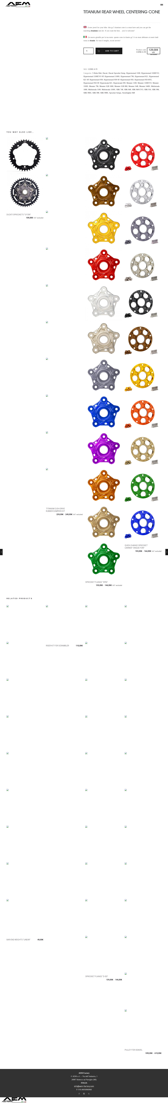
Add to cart (112, 51)
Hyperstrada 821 (106, 83)
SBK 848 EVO (137, 90)
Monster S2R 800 (120, 86)
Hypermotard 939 (96, 80)
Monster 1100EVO (145, 83)
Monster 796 (93, 86)
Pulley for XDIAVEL (133, 1050)
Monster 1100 (132, 83)
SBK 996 (155, 90)
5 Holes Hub (97, 73)
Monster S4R (133, 86)
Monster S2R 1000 (106, 86)
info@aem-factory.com (84, 1086)
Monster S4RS (144, 86)
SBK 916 (147, 90)
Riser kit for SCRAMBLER (57, 646)
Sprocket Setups (115, 93)
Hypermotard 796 (127, 76)
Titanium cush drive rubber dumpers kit (55, 510)
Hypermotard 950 (126, 80)
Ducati (105, 73)
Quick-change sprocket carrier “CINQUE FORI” (136, 546)
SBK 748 (119, 90)
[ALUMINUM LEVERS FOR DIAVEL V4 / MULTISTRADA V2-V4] (2, 552)
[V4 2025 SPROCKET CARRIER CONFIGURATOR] (166, 552)
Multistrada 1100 (94, 90)
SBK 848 (127, 90)
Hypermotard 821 (141, 76)
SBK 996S (87, 93)
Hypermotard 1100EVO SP (93, 76)
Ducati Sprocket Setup (117, 73)
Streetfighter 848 (128, 93)
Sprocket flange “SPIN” (96, 582)
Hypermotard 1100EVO (150, 73)
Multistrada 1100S (108, 90)
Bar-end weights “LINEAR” (18, 940)
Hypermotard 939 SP (111, 80)
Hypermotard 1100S (112, 76)
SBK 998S (104, 93)
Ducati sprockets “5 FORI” (19, 215)
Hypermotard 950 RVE (143, 80)
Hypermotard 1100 (133, 73)
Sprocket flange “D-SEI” (96, 976)
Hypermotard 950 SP (91, 83)
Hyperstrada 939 (119, 83)
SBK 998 (95, 93)
